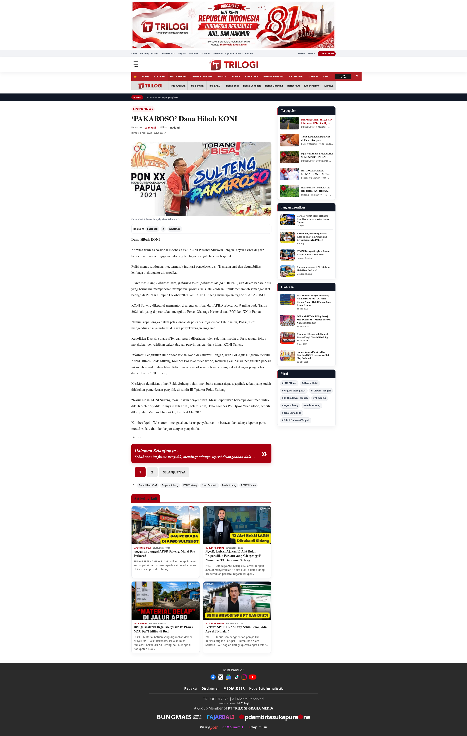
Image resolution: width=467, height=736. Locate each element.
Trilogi (245, 703)
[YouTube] (252, 677)
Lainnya (328, 85)
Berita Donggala (252, 85)
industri (193, 53)
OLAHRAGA (296, 76)
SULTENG (159, 76)
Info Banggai (197, 85)
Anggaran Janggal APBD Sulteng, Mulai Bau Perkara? (164, 553)
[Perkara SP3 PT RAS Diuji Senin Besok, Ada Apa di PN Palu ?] (237, 601)
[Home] (135, 76)
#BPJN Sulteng (290, 405)
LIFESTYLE (251, 76)
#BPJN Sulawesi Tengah (295, 397)
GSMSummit (232, 727)
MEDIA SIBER (234, 688)
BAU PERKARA (178, 76)
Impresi (182, 53)
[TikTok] (236, 677)
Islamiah (205, 53)
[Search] (357, 76)
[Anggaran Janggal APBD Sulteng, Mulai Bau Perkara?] (166, 525)
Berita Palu (293, 85)
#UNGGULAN (289, 383)
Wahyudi (150, 127)
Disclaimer (210, 688)
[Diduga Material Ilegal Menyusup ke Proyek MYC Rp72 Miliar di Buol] (166, 601)
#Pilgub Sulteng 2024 (294, 390)
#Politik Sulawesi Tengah (295, 420)
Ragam (249, 53)
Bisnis (154, 53)
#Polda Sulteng (312, 405)
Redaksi (190, 688)
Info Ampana (178, 85)
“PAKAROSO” (255, 295)
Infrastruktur (168, 53)
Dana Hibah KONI (145, 239)
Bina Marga (140, 623)
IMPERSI (313, 76)
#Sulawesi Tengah (321, 390)
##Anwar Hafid (310, 383)
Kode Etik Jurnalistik (266, 688)
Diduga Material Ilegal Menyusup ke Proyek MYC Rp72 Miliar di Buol (163, 629)
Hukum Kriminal (214, 548)
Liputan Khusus (234, 53)
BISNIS (236, 76)
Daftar (301, 53)
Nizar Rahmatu (209, 485)
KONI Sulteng (141, 305)
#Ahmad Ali (319, 397)
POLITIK (222, 76)
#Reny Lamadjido (291, 412)
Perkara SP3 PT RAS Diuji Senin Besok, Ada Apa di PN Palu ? (236, 629)
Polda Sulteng (229, 485)
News (134, 53)
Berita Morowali (274, 85)
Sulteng (144, 53)
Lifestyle (218, 53)
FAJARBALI (220, 717)
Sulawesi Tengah (222, 249)
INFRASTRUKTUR (202, 76)
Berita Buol (232, 85)
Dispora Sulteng (170, 485)
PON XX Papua (248, 485)
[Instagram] (244, 677)
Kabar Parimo (312, 85)
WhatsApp (174, 228)
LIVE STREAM (326, 53)
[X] (220, 677)
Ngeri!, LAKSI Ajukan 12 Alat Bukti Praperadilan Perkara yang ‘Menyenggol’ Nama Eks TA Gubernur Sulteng (233, 555)
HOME (145, 76)
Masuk (311, 53)
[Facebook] (213, 677)
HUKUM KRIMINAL (273, 76)
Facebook (152, 228)
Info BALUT (215, 85)
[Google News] (228, 677)
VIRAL (326, 76)
